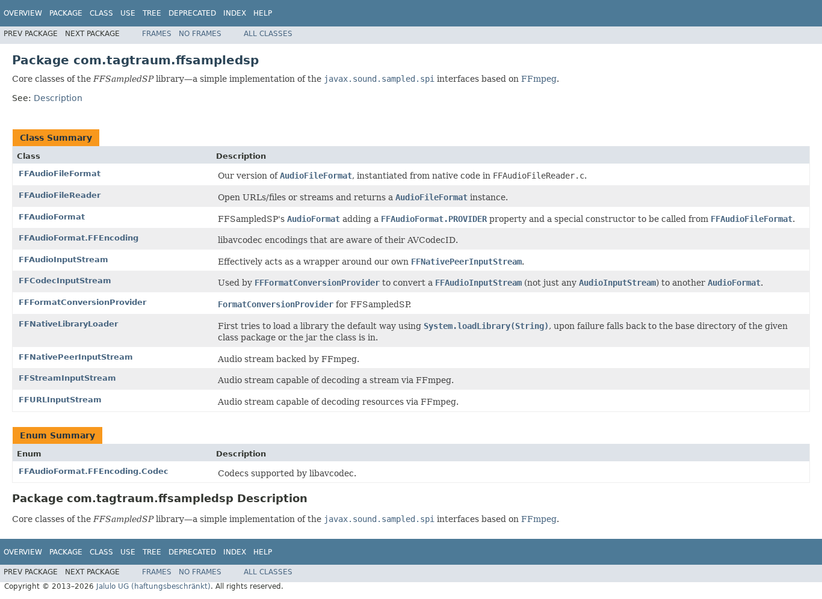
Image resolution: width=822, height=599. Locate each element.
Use (127, 13)
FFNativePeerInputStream (76, 356)
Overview (23, 13)
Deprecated (192, 13)
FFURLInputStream (60, 399)
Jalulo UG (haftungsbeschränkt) (153, 586)
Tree (152, 13)
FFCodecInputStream (65, 280)
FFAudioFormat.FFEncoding (78, 237)
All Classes (268, 33)
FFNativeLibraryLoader (68, 323)
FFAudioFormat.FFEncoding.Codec (93, 471)
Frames (157, 33)
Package (65, 13)
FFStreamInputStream (67, 377)
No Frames (200, 33)
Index (234, 13)
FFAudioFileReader (59, 195)
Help (262, 13)
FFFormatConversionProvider (82, 302)
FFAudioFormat (52, 216)
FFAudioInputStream (63, 259)
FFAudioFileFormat (59, 173)
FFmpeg (539, 79)
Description (58, 98)
